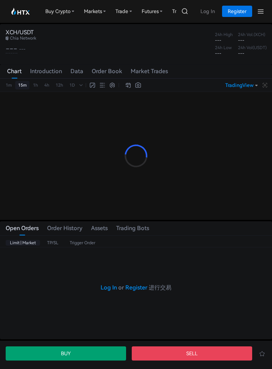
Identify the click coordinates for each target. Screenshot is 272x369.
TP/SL (52, 242)
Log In (109, 287)
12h (59, 85)
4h (46, 85)
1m (9, 85)
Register (136, 287)
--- (11, 49)
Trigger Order (82, 242)
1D (72, 85)
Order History (65, 228)
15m (22, 85)
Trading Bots (132, 228)
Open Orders (22, 228)
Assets (99, 228)
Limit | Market (23, 242)
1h (35, 85)
